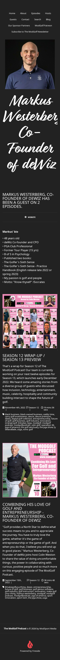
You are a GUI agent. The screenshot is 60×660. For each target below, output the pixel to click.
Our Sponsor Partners (19, 25)
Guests (13, 19)
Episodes (35, 13)
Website (32, 217)
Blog (48, 19)
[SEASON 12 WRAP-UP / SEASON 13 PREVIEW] (29, 321)
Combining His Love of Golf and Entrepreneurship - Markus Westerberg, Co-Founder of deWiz (28, 512)
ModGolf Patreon (43, 25)
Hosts (48, 13)
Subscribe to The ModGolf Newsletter (30, 31)
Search (37, 19)
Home (12, 13)
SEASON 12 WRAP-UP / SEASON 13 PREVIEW (23, 357)
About (23, 13)
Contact (25, 19)
